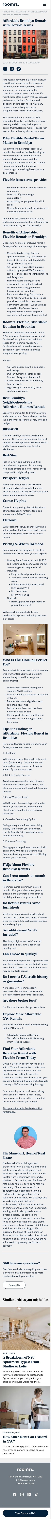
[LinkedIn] (29, 1494)
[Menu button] (44, 4)
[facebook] (5, 69)
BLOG (11, 12)
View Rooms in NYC (25, 1513)
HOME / (6, 12)
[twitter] (18, 69)
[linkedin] (12, 69)
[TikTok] (36, 1494)
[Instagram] (22, 1494)
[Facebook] (14, 1494)
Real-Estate (20, 12)
